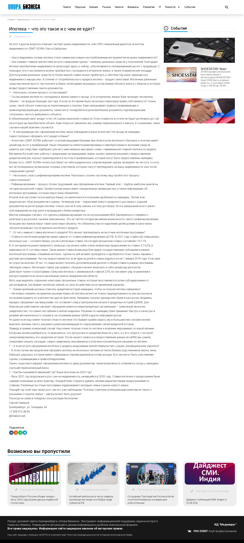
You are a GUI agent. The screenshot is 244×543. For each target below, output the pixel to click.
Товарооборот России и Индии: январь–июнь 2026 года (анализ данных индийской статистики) (34, 499)
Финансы (133, 7)
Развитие (149, 7)
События (189, 7)
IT (160, 7)
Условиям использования (112, 535)
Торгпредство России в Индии (36, 489)
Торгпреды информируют (95, 489)
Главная (10, 19)
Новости (170, 7)
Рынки (106, 7)
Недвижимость (24, 19)
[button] (226, 7)
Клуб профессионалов (215, 531)
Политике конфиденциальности (82, 535)
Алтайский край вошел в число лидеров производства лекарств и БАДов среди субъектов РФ (91, 499)
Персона (80, 7)
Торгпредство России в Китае (153, 489)
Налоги (119, 7)
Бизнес (93, 7)
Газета (67, 7)
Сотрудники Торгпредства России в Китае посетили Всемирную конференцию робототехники (151, 499)
